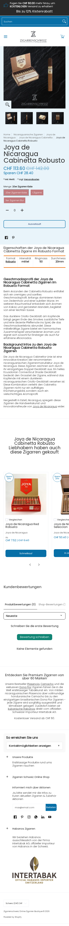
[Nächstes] (63, 77)
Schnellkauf (25, 553)
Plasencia (33, 684)
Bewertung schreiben (34, 637)
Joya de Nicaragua (45, 406)
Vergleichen (15, 519)
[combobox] (31, 21)
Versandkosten (31, 179)
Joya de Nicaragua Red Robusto (22, 525)
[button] (62, 36)
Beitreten (51, 807)
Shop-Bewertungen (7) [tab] (53, 604)
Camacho (47, 684)
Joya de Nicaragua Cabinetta (36, 137)
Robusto (11, 261)
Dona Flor (25, 687)
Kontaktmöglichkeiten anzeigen (30, 746)
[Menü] (5, 36)
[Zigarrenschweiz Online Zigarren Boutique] (33, 36)
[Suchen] (64, 21)
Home (7, 134)
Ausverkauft (34, 224)
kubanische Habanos (21, 709)
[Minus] (7, 210)
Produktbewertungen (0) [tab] (20, 604)
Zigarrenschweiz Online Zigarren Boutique (23, 911)
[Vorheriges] (6, 77)
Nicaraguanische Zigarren (28, 134)
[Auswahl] (22, 210)
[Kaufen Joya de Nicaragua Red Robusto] (25, 494)
